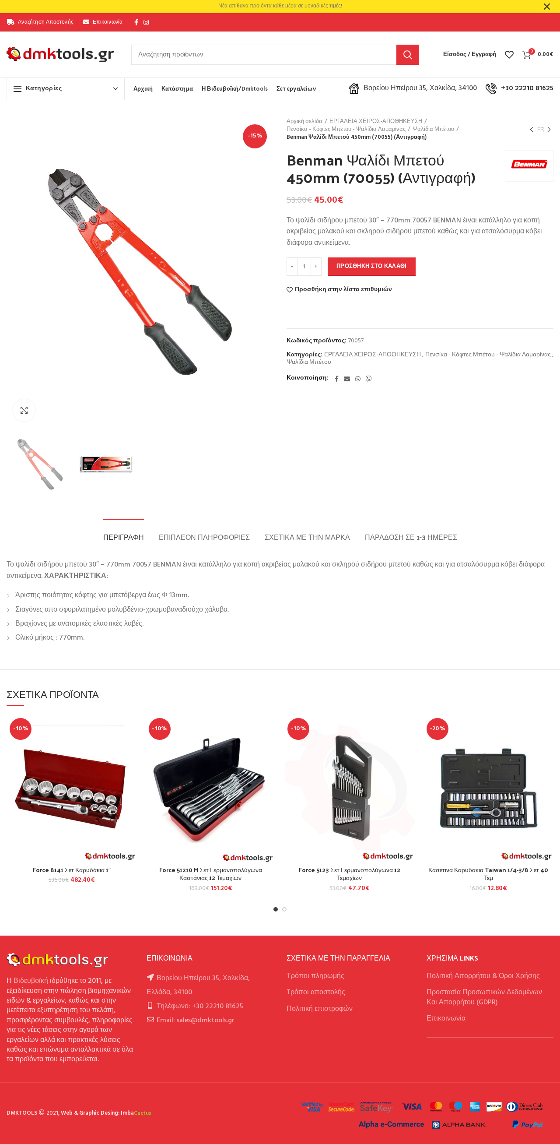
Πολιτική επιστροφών (320, 1009)
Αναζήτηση (407, 55)
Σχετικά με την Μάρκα (307, 537)
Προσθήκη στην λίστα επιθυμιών (343, 290)
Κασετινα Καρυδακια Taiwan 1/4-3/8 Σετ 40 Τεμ (488, 874)
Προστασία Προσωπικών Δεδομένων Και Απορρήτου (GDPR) (484, 997)
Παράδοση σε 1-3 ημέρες (411, 537)
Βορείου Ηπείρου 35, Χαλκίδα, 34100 (420, 88)
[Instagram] (146, 22)
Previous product (531, 129)
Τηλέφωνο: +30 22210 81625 (200, 1006)
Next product (549, 129)
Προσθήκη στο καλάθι (371, 266)
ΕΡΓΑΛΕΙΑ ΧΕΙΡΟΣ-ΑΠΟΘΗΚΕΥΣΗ (375, 122)
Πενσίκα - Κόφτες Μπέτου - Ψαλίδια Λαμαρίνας (346, 130)
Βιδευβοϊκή (31, 981)
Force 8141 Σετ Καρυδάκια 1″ (72, 870)
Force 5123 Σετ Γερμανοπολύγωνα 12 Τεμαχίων (349, 874)
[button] (130, 749)
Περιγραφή (123, 537)
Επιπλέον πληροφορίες (204, 537)
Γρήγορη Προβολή (130, 768)
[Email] (347, 378)
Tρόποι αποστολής (316, 992)
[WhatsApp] (358, 378)
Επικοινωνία (446, 1018)
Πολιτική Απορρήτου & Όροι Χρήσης (483, 976)
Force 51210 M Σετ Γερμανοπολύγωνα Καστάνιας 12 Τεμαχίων (210, 874)
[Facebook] (136, 22)
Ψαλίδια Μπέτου (433, 130)
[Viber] (368, 378)
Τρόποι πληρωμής (315, 976)
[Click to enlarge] (24, 410)
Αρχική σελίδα (304, 122)
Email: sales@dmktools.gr (195, 1020)
